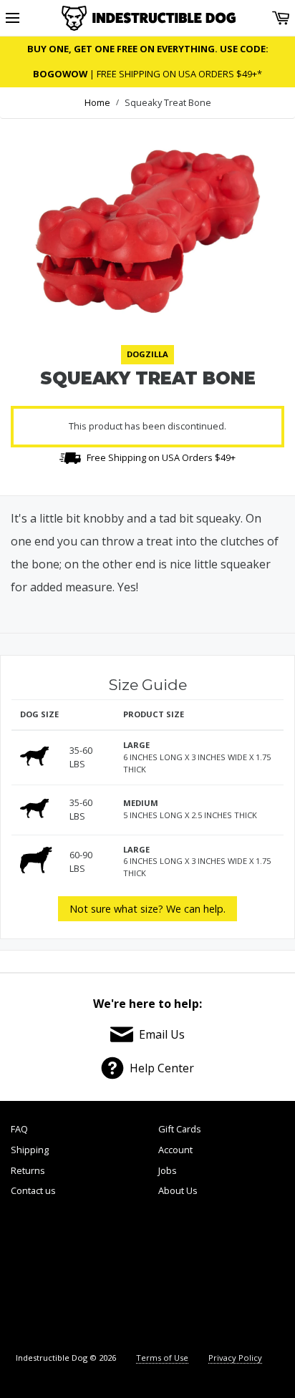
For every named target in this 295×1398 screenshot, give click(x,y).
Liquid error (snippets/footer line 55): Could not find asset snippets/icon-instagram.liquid (249, 1276)
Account (175, 1149)
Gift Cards (179, 1128)
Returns (28, 1170)
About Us (178, 1190)
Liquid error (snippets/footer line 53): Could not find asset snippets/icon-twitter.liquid (112, 1276)
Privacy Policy (235, 1357)
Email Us (162, 1034)
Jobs (167, 1170)
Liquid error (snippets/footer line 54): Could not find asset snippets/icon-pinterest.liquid (180, 1276)
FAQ (19, 1128)
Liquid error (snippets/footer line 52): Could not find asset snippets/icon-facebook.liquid (45, 1276)
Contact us (33, 1190)
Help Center (162, 1068)
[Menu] (12, 18)
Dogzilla (147, 354)
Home (97, 102)
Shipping (30, 1149)
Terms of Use (162, 1357)
